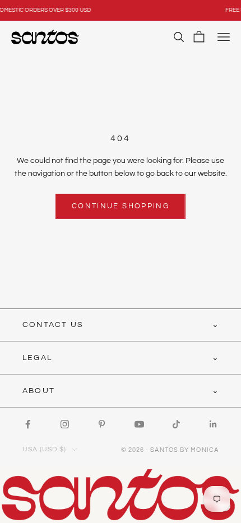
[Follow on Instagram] (64, 424)
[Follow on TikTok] (176, 424)
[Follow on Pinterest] (101, 424)
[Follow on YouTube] (139, 424)
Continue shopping (120, 206)
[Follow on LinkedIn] (213, 424)
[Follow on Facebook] (27, 424)
